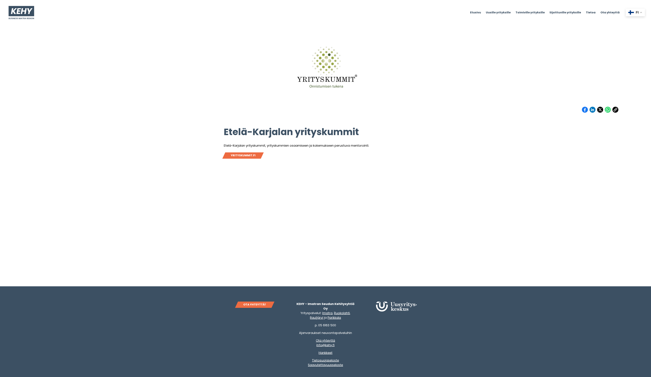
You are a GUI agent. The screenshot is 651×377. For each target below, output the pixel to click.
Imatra (327, 313)
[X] (600, 110)
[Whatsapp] (608, 110)
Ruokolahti (342, 313)
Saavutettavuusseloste (325, 365)
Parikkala (334, 317)
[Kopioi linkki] (615, 110)
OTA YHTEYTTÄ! (254, 304)
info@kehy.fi (325, 345)
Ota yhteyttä (325, 340)
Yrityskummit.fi (243, 155)
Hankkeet (325, 353)
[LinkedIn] (592, 110)
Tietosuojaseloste (325, 360)
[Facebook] (585, 110)
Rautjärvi (316, 317)
